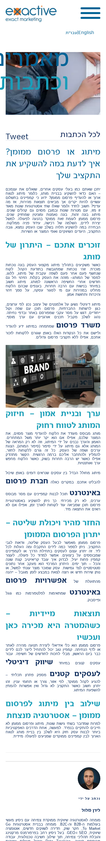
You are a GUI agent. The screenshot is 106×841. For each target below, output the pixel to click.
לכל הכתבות (80, 134)
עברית (71, 32)
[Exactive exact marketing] (31, 14)
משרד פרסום (78, 325)
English (86, 32)
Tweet (17, 137)
